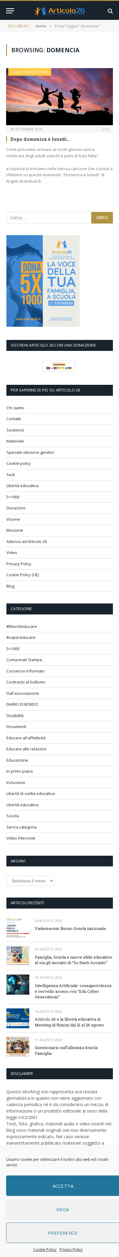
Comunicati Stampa (24, 659)
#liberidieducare (21, 626)
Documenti (16, 726)
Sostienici (15, 430)
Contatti (13, 418)
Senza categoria (21, 827)
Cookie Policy (44, 1249)
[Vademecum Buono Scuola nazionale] (17, 928)
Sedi (10, 474)
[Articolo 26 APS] (59, 11)
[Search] (109, 11)
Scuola (12, 815)
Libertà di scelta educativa (30, 793)
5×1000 (12, 497)
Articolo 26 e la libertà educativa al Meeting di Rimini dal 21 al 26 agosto (69, 1022)
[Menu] (10, 11)
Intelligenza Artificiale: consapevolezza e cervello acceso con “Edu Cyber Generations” (73, 991)
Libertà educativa (22, 485)
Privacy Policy (71, 1249)
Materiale (15, 441)
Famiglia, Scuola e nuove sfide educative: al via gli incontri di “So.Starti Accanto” (74, 960)
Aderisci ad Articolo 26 (26, 541)
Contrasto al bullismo (25, 682)
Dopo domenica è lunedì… (40, 139)
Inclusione (15, 782)
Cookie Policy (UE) (22, 574)
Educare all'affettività (25, 738)
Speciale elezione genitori (30, 452)
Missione (14, 530)
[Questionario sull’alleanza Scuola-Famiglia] (17, 1047)
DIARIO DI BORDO (22, 704)
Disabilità (14, 715)
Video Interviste (20, 838)
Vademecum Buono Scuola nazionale (70, 928)
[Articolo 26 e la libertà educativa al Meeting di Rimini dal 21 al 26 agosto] (17, 1018)
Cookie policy (18, 463)
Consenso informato (25, 671)
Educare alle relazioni (26, 749)
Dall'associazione (30, 72)
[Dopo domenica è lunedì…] (59, 96)
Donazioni (15, 508)
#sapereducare (20, 637)
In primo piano (19, 771)
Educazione (17, 760)
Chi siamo (15, 407)
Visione (13, 519)
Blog (10, 586)
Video (11, 552)
